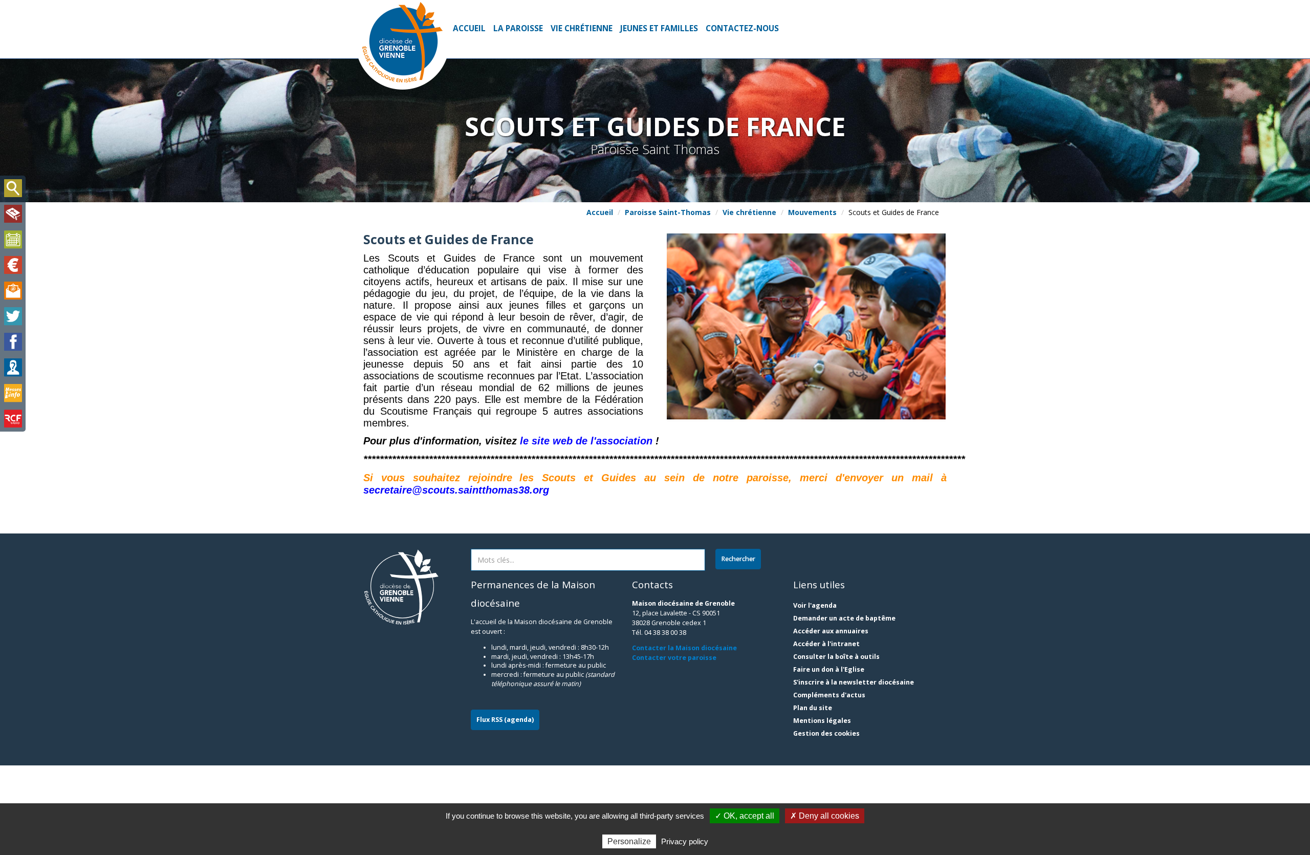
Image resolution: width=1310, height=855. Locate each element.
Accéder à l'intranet (826, 643)
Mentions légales (822, 720)
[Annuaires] (13, 367)
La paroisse (518, 28)
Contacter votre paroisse (674, 657)
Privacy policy (684, 841)
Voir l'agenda (815, 605)
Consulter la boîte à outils (836, 656)
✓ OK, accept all (744, 815)
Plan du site (812, 707)
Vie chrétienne (582, 28)
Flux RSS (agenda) (505, 719)
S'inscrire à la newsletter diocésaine (853, 682)
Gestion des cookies (826, 733)
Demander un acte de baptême (844, 618)
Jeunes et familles (659, 28)
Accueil (469, 28)
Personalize (629, 841)
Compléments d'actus (829, 695)
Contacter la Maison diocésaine (684, 648)
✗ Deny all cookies (824, 815)
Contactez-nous (742, 28)
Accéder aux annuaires (830, 631)
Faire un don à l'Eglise (828, 669)
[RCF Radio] (13, 419)
